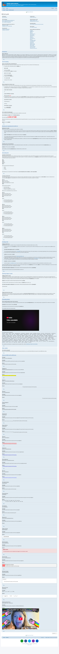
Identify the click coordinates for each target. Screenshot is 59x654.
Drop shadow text (32, 38)
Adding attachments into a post (34, 21)
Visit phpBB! (18, 251)
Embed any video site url (33, 48)
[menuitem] (3, 8)
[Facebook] (25, 641)
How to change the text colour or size (7, 21)
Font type (31, 30)
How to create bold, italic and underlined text (8, 20)
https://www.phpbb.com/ (20, 256)
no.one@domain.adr (13, 263)
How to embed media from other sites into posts (36, 24)
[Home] (4, 4)
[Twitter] (29, 641)
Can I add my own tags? (33, 27)
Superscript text (32, 35)
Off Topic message (32, 46)
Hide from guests (32, 44)
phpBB (26, 643)
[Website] (21, 641)
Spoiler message (32, 43)
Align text (31, 32)
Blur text (31, 39)
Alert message (32, 45)
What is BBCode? (4, 17)
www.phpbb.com (36, 258)
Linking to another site (33, 17)
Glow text (31, 36)
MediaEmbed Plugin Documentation (32, 344)
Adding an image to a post (33, 20)
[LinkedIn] (37, 641)
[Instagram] (33, 641)
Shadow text (31, 37)
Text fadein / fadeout (33, 40)
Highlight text (32, 31)
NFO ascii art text (32, 47)
